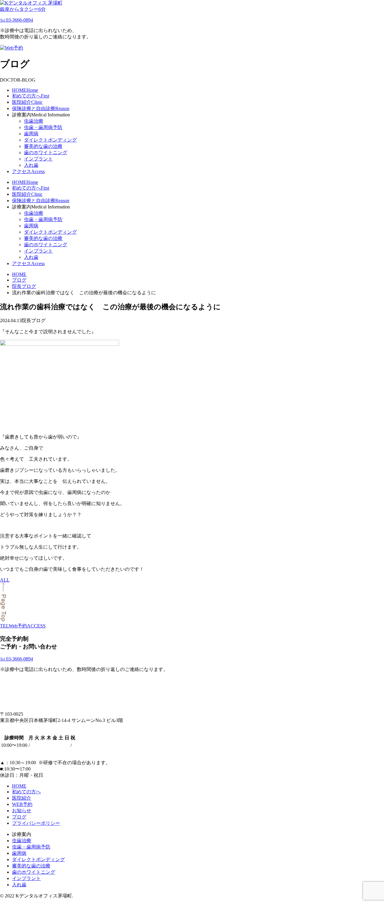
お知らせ (21, 810)
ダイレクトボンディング (50, 139)
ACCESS (36, 625)
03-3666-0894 (16, 19)
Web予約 (18, 625)
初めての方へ (26, 791)
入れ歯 (31, 165)
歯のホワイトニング (45, 152)
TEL (4, 625)
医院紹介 (21, 798)
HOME (19, 786)
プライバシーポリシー (36, 823)
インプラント (38, 158)
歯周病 (31, 133)
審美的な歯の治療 (43, 146)
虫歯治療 (33, 121)
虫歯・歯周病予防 (43, 127)
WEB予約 (22, 804)
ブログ (19, 816)
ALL (5, 579)
